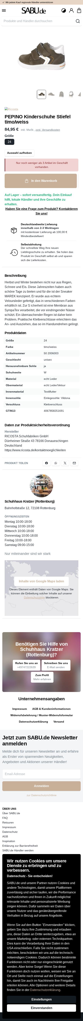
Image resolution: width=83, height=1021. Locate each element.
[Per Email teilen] (74, 463)
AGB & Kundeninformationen (51, 708)
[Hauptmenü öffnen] (4, 10)
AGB (5, 836)
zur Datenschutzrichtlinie (42, 795)
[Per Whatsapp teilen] (56, 463)
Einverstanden (41, 1008)
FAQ (5, 817)
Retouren (8, 822)
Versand (58, 721)
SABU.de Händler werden (18, 850)
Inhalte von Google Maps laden (41, 581)
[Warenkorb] (79, 10)
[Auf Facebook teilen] (46, 463)
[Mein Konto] (71, 10)
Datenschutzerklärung (45, 990)
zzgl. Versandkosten (48, 129)
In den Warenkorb (44, 180)
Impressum (19, 708)
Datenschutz (10, 831)
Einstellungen (41, 999)
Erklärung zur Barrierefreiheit (20, 845)
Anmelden (41, 786)
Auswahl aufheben (19, 152)
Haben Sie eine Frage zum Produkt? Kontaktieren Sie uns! (41, 211)
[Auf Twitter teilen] (65, 463)
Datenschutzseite (34, 597)
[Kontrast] (64, 10)
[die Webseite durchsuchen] (77, 21)
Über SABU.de (11, 813)
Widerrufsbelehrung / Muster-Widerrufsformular (41, 715)
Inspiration (8, 841)
